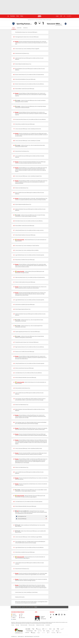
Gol (17, 511)
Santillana (38, 629)
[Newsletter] (61, 16)
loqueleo (48, 632)
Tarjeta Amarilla (20, 239)
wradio (35, 631)
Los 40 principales (33, 629)
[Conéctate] (64, 16)
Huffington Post (29, 631)
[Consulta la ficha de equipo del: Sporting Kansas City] (16, 516)
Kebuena (57, 631)
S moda (43, 632)
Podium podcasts (33, 632)
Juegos (57, 16)
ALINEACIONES (19, 27)
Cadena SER (50, 629)
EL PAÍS (27, 629)
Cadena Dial (44, 631)
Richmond (62, 631)
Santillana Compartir (45, 629)
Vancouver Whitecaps (22, 518)
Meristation (53, 632)
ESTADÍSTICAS (25, 27)
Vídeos (21, 16)
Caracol (62, 629)
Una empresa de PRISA (19, 630)
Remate (17, 41)
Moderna (27, 632)
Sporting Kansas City (22, 516)
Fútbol (17, 16)
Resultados (12, 16)
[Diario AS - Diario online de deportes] (39, 16)
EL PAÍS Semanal (48, 631)
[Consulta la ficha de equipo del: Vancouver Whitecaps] (16, 519)
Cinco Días (39, 631)
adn (58, 629)
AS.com (54, 629)
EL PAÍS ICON (38, 632)
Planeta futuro (52, 631)
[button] (19, 632)
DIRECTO (13, 27)
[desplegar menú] (8, 16)
